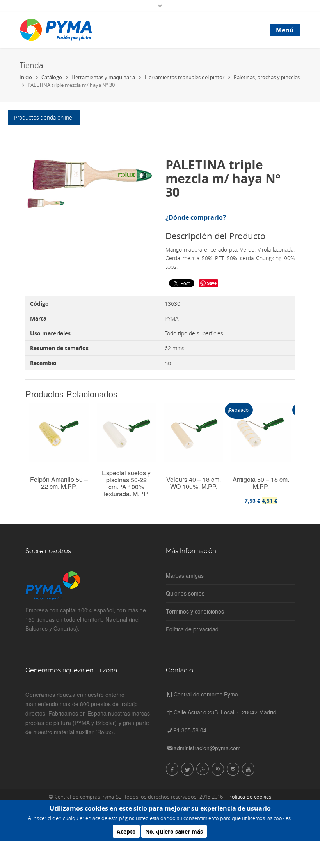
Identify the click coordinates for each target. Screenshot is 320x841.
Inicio (26, 77)
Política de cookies (250, 796)
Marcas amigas (185, 575)
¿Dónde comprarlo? (195, 217)
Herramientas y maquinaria (103, 77)
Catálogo (51, 77)
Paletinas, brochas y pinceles (267, 77)
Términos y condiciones (195, 611)
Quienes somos (185, 593)
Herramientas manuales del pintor (184, 77)
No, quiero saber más (174, 831)
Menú (285, 30)
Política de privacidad (192, 629)
